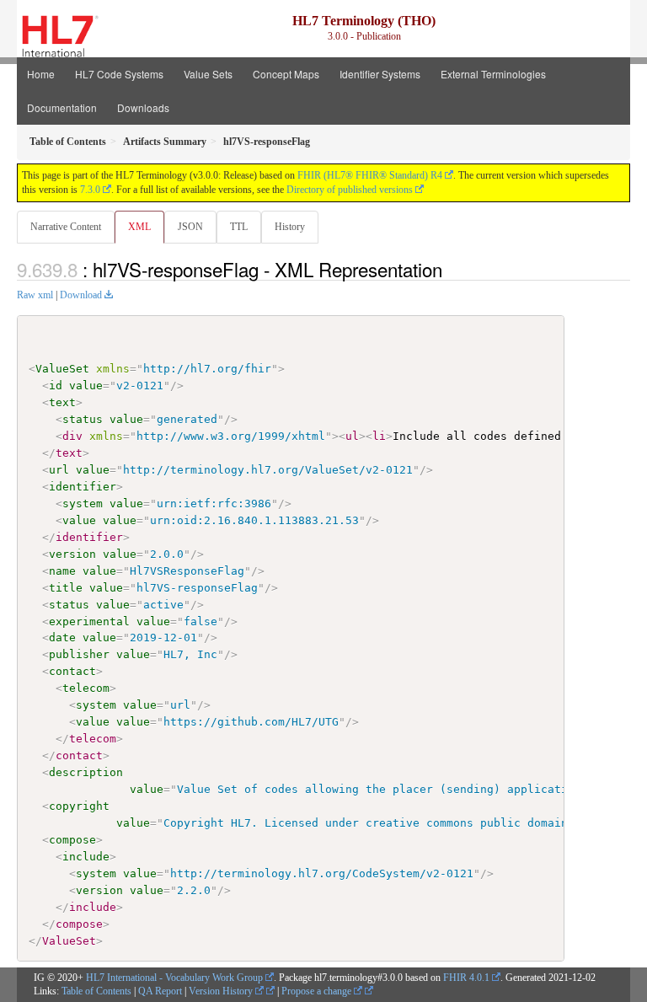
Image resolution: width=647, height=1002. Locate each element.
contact (72, 671)
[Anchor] (451, 269)
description (86, 772)
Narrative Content (65, 227)
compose (72, 839)
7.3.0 (90, 190)
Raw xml (35, 295)
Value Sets (208, 74)
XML (139, 227)
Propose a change (317, 991)
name (62, 571)
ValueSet (62, 368)
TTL (239, 227)
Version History (222, 991)
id (55, 385)
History (290, 227)
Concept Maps (286, 74)
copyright (79, 806)
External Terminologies (493, 74)
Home (41, 74)
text (62, 402)
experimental (89, 621)
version (72, 554)
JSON (190, 227)
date (62, 637)
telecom (86, 688)
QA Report (160, 991)
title (66, 587)
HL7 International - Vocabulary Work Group (174, 977)
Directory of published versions (349, 190)
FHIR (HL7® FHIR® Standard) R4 (369, 175)
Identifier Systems (380, 74)
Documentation (62, 107)
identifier (82, 486)
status (82, 419)
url (59, 469)
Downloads (143, 107)
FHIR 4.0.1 (466, 977)
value (86, 385)
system (82, 503)
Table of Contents (96, 991)
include (86, 856)
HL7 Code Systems (119, 74)
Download (81, 295)
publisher (79, 654)
